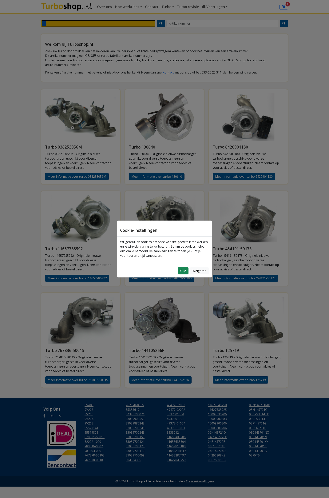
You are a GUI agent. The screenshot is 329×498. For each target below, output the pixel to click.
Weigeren (199, 271)
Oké (183, 271)
